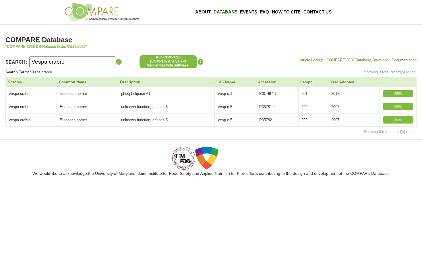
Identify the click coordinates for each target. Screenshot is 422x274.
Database (225, 11)
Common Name (72, 82)
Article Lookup (311, 60)
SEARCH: (16, 62)
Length (306, 82)
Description (130, 82)
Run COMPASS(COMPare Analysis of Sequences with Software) (168, 61)
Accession (267, 82)
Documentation (404, 60)
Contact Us (317, 11)
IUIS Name (225, 82)
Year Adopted (342, 82)
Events (248, 11)
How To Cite (286, 11)
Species (15, 82)
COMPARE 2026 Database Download (357, 60)
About (203, 11)
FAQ (264, 11)
